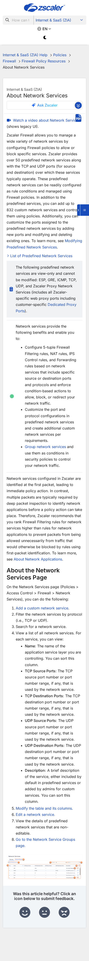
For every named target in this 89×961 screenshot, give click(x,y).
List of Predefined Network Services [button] (41, 256)
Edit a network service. (35, 814)
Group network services (45, 446)
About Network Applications (38, 559)
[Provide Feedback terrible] (64, 912)
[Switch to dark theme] (45, 37)
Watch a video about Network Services (46, 120)
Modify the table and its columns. (44, 808)
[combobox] (18, 20)
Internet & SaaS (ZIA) (53, 20)
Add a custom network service (42, 608)
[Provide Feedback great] (25, 912)
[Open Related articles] (83, 210)
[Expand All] (78, 105)
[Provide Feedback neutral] (44, 912)
